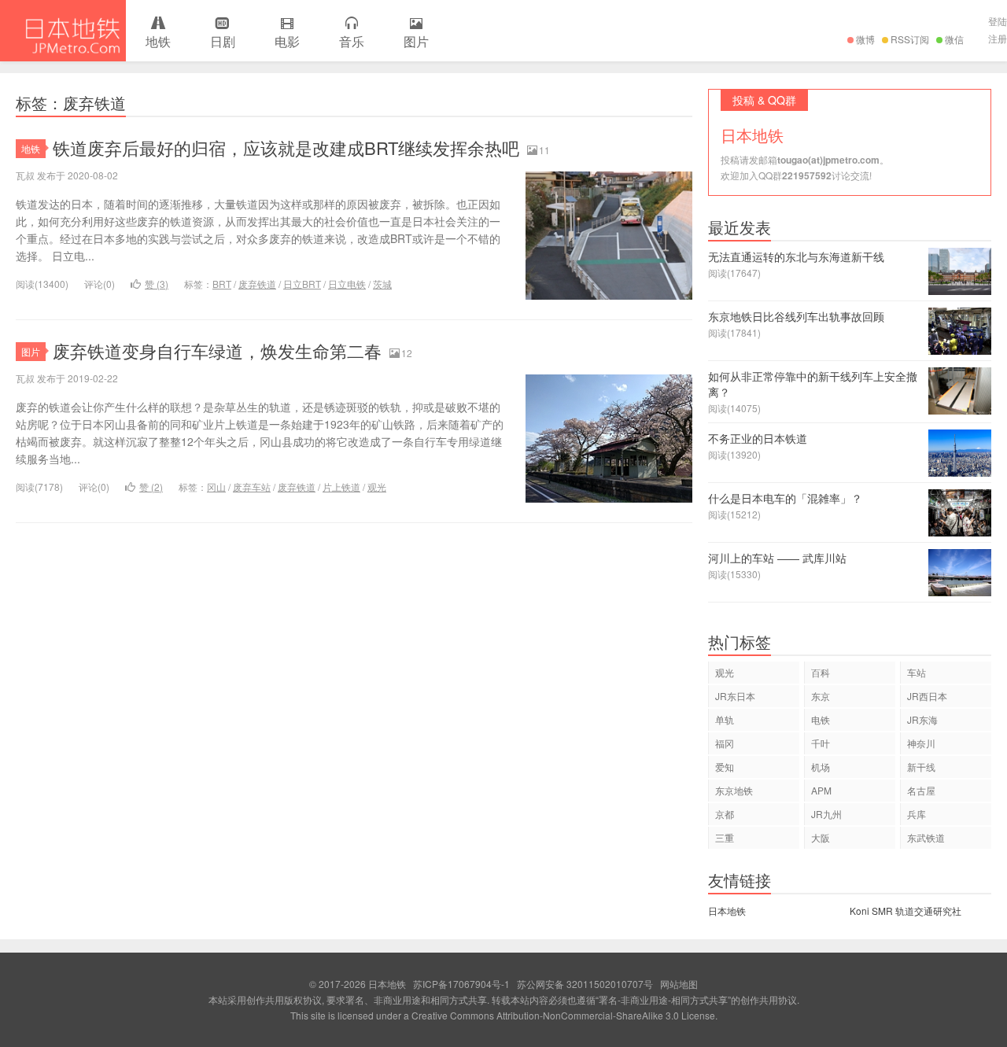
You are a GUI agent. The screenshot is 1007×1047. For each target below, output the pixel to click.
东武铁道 (926, 837)
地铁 (158, 41)
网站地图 (679, 983)
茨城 (382, 283)
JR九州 (826, 813)
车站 (916, 672)
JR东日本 (735, 695)
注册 (997, 38)
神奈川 (921, 743)
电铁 (820, 719)
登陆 (997, 21)
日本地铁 (63, 30)
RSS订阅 (910, 39)
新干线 (921, 766)
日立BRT (302, 283)
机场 (820, 766)
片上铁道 (341, 486)
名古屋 (921, 790)
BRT (221, 283)
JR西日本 (927, 695)
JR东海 (922, 719)
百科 (820, 672)
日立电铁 (347, 283)
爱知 (724, 766)
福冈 (724, 743)
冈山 (216, 486)
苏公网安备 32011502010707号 (585, 983)
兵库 (916, 813)
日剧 (222, 41)
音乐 (351, 41)
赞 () (156, 283)
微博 (865, 39)
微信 (954, 39)
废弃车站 (252, 486)
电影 (287, 41)
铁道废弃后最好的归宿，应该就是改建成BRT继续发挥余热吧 (286, 147)
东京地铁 (734, 790)
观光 (376, 486)
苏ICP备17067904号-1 (461, 983)
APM (821, 790)
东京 (820, 695)
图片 (416, 41)
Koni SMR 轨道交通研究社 (905, 910)
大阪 (820, 837)
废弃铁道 (257, 283)
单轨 (724, 719)
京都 (724, 813)
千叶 (820, 743)
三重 (724, 837)
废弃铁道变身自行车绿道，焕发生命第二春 (217, 350)
